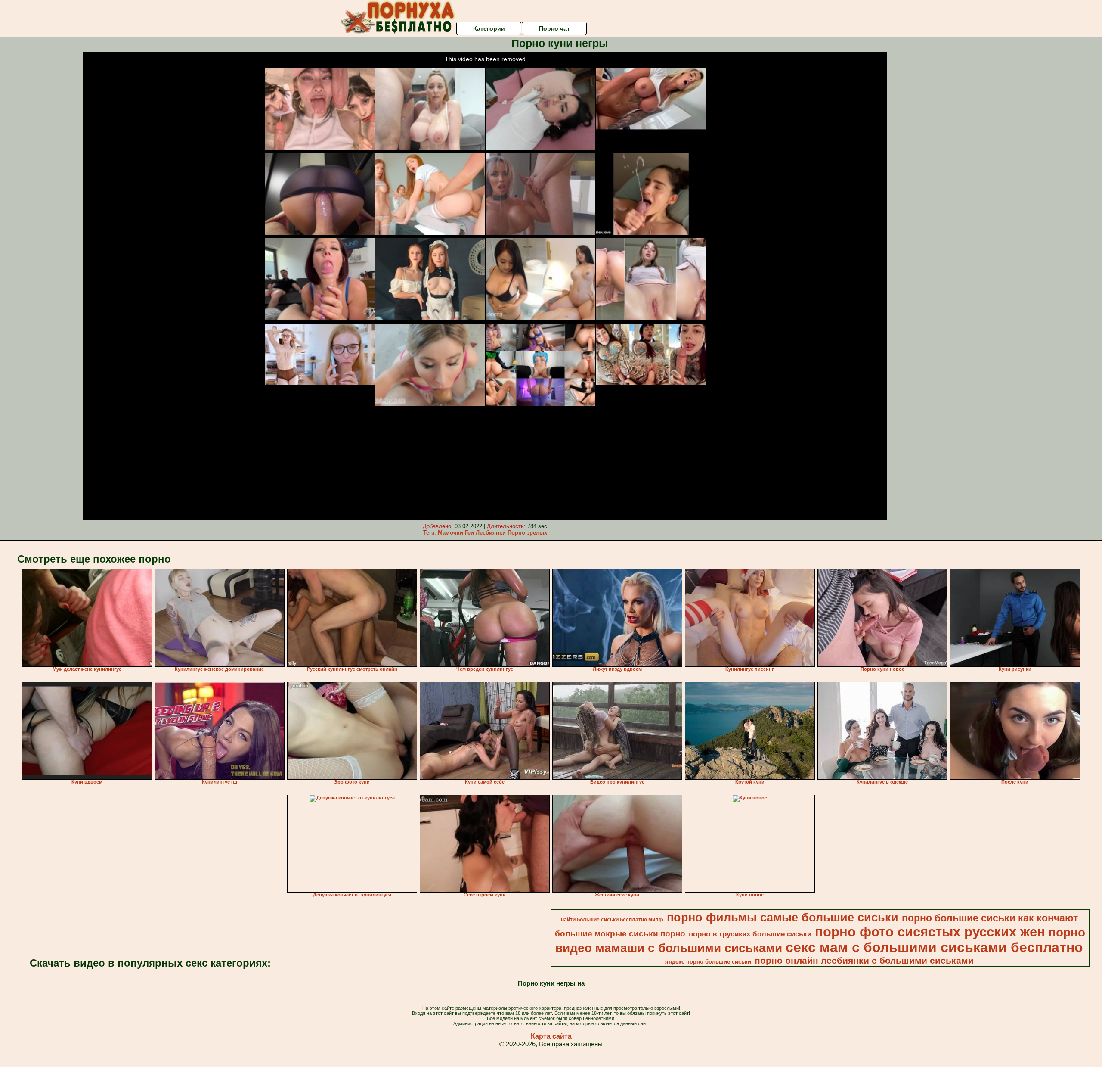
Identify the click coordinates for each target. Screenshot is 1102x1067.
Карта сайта (551, 1036)
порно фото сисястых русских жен (930, 931)
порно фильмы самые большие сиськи (782, 917)
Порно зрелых (527, 532)
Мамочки (450, 532)
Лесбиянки (491, 532)
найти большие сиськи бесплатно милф (612, 920)
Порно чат (554, 28)
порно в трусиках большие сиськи (750, 934)
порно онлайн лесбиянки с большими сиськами (864, 960)
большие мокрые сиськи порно (620, 933)
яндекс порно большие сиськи (708, 961)
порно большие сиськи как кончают (990, 918)
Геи (469, 532)
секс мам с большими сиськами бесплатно (934, 947)
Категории (489, 28)
